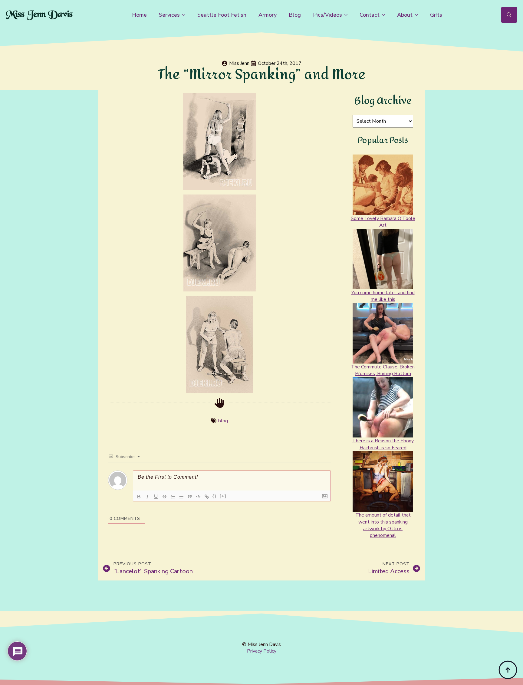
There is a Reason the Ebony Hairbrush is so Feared (383, 444)
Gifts (436, 14)
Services (169, 14)
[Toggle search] (509, 15)
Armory (267, 14)
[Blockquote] (190, 496)
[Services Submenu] (185, 15)
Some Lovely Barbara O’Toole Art (383, 221)
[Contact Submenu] (385, 15)
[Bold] (139, 496)
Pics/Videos (327, 14)
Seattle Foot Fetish (221, 14)
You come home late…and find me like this (383, 296)
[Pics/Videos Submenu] (348, 15)
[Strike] (164, 496)
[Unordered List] (181, 496)
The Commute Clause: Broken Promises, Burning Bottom (383, 370)
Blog (295, 14)
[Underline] (156, 496)
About (405, 14)
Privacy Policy (261, 651)
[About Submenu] (418, 15)
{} (214, 496)
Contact (370, 14)
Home (139, 14)
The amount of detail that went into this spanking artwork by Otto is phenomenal (383, 525)
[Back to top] (508, 670)
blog (223, 420)
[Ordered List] (173, 496)
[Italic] (147, 496)
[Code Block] (198, 496)
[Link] (206, 496)
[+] (223, 496)
